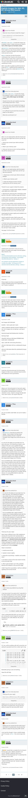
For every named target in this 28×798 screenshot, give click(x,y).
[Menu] (26, 1)
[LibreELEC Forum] (7, 1)
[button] (22, 650)
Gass (4, 55)
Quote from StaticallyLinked (12, 91)
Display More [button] (14, 39)
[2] (4, 654)
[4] (4, 657)
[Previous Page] (6, 775)
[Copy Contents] (24, 609)
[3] (4, 656)
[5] (4, 659)
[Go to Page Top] (25, 796)
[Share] (26, 16)
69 (13, 774)
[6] (4, 660)
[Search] (18, 1)
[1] (4, 611)
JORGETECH (5, 48)
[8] (4, 664)
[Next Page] (21, 775)
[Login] (22, 2)
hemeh (13, 397)
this (7, 67)
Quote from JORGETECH (11, 490)
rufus (11, 42)
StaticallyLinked (14, 73)
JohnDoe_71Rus (15, 354)
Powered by (14, 796)
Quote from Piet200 (10, 30)
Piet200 (4, 42)
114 (19, 774)
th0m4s (12, 675)
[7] (4, 662)
